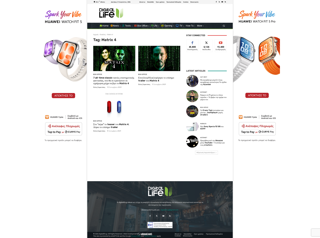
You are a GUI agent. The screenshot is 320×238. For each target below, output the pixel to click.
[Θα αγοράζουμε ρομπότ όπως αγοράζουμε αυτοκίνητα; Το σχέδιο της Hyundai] (192, 81)
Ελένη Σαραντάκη (99, 87)
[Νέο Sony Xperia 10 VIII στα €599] (192, 126)
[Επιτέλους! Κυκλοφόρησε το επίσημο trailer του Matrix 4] (159, 58)
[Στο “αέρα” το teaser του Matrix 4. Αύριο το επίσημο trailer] (114, 105)
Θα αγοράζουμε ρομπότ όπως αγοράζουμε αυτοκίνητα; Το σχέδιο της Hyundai (213, 82)
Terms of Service (150, 236)
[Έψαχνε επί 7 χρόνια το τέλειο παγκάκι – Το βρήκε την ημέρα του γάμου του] (192, 96)
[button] (224, 26)
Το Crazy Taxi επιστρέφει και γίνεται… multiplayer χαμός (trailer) (212, 112)
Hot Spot (203, 77)
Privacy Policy (136, 236)
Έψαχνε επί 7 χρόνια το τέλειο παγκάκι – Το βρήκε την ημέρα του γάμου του (213, 97)
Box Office (97, 74)
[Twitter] (219, 1)
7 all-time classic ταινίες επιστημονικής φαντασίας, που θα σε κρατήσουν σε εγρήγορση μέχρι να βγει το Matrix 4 (113, 80)
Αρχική (95, 34)
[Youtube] (222, 1)
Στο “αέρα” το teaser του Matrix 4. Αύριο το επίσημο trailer (111, 126)
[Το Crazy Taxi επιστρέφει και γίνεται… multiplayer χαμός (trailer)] (192, 111)
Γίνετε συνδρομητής (221, 42)
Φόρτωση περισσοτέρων (205, 152)
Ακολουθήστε (206, 41)
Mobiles (203, 123)
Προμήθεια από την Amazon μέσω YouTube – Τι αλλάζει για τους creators (212, 142)
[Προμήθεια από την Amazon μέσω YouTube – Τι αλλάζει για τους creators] (192, 141)
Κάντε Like (192, 41)
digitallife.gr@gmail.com (169, 210)
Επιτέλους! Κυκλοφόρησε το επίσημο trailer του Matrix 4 (156, 79)
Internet (203, 92)
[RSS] (225, 1)
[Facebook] (216, 1)
